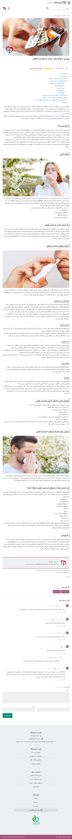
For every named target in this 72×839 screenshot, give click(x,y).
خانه (68, 15)
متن (68, 690)
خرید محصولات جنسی (36, 779)
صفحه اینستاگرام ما (35, 810)
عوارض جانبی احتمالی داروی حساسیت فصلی (54, 95)
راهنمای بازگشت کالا (35, 760)
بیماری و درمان (57, 15)
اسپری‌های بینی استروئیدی (56, 83)
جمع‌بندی (64, 102)
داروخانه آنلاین (55, 116)
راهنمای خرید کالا (35, 752)
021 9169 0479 (35, 736)
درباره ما (36, 802)
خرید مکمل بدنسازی (35, 775)
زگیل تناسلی (35, 787)
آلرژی (5, 478)
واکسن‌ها (61, 93)
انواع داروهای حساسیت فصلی (58, 81)
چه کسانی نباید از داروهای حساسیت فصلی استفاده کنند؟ (51, 100)
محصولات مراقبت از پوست (36, 783)
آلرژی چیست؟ (63, 74)
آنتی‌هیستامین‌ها (59, 86)
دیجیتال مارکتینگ (67, 837)
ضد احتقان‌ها (60, 88)
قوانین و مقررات (36, 764)
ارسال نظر (8, 715)
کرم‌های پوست (60, 90)
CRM (60, 837)
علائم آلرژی (64, 76)
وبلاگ (64, 15)
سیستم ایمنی (57, 591)
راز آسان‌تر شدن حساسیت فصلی (58, 78)
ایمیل (33, 706)
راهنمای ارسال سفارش (36, 756)
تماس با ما (36, 806)
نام (68, 706)
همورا (57, 837)
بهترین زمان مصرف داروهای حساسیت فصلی (54, 97)
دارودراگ (43, 570)
